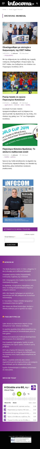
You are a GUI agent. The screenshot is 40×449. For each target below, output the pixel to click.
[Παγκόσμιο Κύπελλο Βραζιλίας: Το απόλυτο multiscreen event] (20, 135)
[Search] (37, 3)
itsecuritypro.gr (12, 317)
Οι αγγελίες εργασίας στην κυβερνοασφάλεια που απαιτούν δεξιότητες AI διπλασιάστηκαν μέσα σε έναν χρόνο (19, 331)
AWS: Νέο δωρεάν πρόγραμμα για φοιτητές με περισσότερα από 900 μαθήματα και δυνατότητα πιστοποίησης (19, 295)
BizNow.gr (9, 262)
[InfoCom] (21, 3)
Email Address (10, 237)
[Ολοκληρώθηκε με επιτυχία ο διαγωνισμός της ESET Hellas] (20, 33)
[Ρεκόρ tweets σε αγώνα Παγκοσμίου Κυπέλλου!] (20, 83)
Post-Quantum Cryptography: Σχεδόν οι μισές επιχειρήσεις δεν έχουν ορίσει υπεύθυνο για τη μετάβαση (19, 344)
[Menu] (3, 3)
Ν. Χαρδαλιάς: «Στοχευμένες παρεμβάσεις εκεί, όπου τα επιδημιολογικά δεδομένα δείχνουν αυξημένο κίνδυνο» (18, 287)
